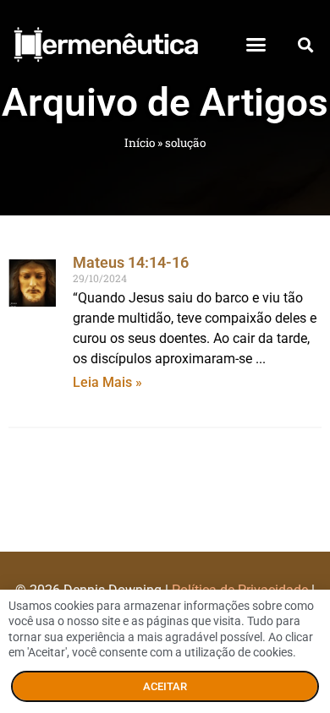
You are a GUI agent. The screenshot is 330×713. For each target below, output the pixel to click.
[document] (165, 356)
